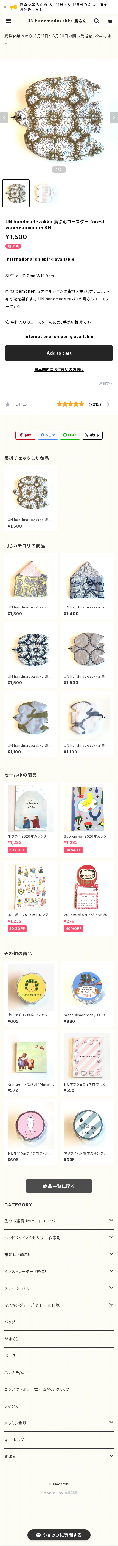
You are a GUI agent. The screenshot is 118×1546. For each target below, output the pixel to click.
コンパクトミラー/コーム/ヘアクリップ (37, 1389)
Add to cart (59, 353)
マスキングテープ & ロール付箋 (32, 1305)
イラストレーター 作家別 (25, 1271)
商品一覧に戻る (59, 1186)
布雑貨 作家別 (17, 1254)
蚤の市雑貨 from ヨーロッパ (29, 1221)
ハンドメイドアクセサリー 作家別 (32, 1237)
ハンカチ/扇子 (16, 1372)
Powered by (52, 1493)
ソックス (11, 1406)
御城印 (10, 1456)
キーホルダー (16, 1440)
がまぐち (11, 1338)
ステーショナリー (19, 1288)
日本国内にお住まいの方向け (59, 369)
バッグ (9, 1322)
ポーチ (10, 1355)
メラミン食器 (15, 1423)
